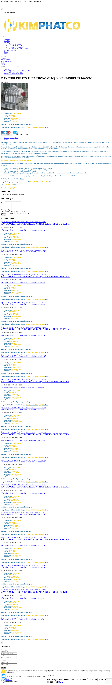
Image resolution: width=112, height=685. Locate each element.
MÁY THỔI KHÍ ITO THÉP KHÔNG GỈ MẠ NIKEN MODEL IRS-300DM (35, 224)
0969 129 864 (8, 680)
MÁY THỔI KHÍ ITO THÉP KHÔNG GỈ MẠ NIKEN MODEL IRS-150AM (35, 539)
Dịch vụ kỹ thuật (8, 42)
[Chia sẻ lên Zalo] (17, 132)
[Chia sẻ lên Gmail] (12, 132)
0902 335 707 (8, 678)
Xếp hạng (3, 213)
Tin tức (6, 52)
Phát (37, 127)
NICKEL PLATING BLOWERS (13, 74)
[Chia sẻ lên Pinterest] (9, 132)
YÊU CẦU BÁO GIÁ (6, 134)
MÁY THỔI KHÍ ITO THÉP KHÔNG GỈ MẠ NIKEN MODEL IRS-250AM (35, 329)
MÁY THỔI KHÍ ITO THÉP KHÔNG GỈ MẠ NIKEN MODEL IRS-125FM (35, 592)
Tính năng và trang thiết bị (11, 138)
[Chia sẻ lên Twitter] (4, 132)
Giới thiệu (7, 39)
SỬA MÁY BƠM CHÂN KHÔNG (18, 49)
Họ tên (2, 202)
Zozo (60, 682)
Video (6, 139)
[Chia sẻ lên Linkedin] (7, 132)
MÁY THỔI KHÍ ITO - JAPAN (13, 72)
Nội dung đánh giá (6, 210)
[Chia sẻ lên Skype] (14, 132)
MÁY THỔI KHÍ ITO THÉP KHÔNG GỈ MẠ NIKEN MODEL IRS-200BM (35, 434)
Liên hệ (6, 53)
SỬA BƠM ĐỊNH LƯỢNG (15, 47)
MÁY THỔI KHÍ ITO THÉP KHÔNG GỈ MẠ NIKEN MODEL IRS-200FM (35, 381)
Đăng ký (3, 667)
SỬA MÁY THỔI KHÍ (14, 44)
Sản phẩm (7, 41)
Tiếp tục (3, 215)
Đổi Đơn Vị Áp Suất (10, 50)
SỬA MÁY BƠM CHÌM (15, 45)
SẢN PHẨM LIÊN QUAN (20, 134)
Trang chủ (7, 69)
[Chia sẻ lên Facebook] (2, 132)
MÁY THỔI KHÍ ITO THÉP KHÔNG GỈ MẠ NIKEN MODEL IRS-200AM (35, 487)
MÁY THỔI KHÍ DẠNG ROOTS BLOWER (17, 71)
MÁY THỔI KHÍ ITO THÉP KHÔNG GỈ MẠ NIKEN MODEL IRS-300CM (35, 276)
